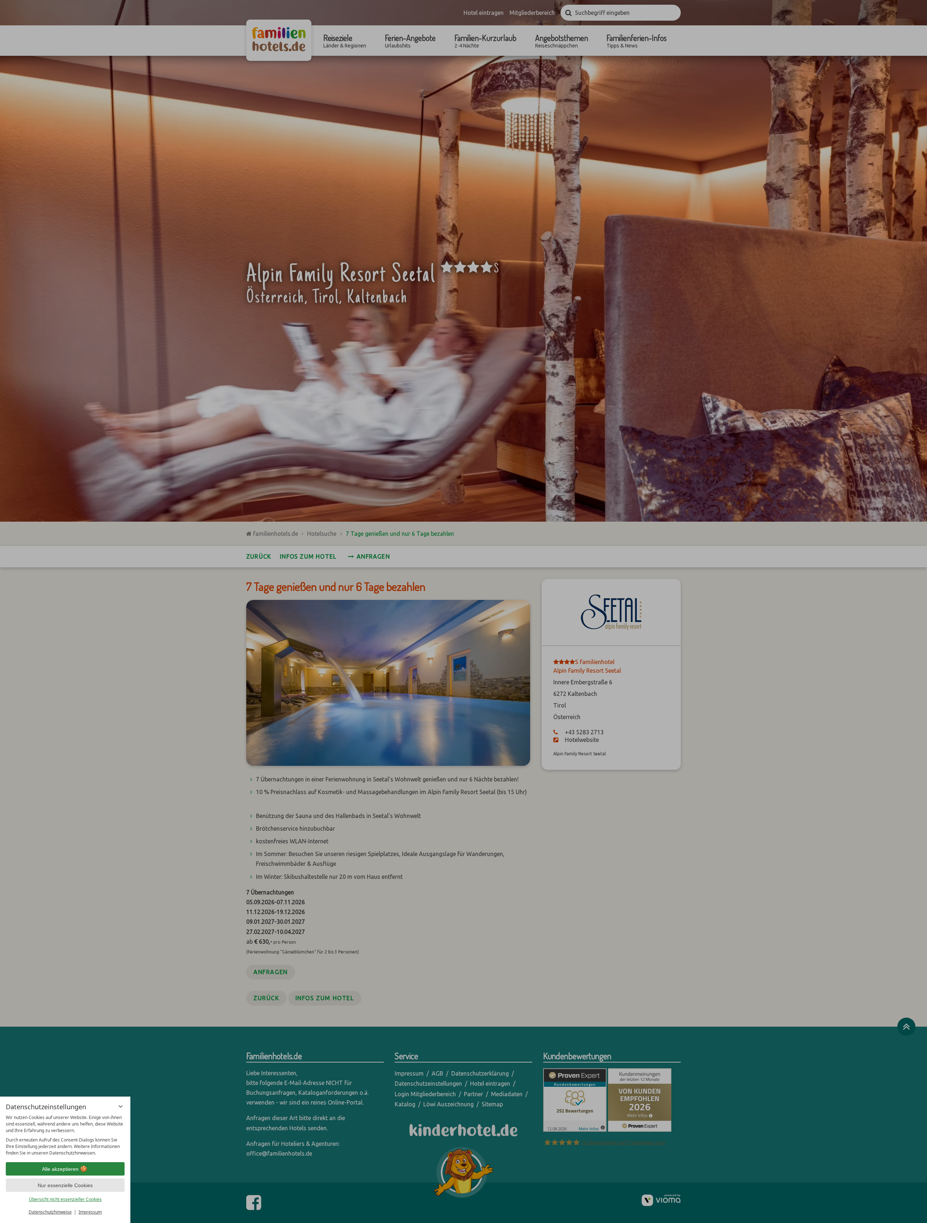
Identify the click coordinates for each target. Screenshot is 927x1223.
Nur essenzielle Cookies (65, 1185)
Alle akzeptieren (60, 1169)
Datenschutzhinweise (50, 1212)
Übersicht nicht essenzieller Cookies (65, 1199)
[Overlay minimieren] (120, 1106)
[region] (65, 1135)
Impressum (90, 1212)
